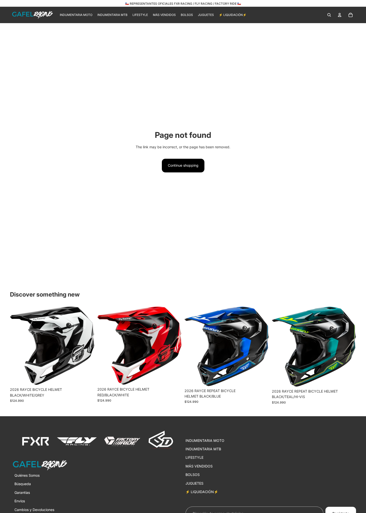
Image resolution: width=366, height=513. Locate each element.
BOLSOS (192, 474)
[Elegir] (86, 377)
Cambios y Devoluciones (34, 510)
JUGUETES (194, 483)
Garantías (22, 492)
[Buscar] (329, 14)
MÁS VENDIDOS (199, 466)
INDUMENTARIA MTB (203, 449)
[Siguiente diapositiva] (86, 345)
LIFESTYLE (194, 458)
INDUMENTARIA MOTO (204, 440)
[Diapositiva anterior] (17, 345)
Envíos (19, 501)
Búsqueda (22, 484)
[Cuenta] (339, 14)
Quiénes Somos (27, 475)
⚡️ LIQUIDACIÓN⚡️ (201, 492)
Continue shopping (183, 165)
